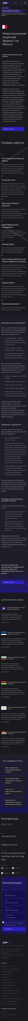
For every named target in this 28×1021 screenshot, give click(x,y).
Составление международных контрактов (11, 998)
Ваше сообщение (9, 915)
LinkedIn (17, 873)
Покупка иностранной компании (9, 1001)
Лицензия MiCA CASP (6, 987)
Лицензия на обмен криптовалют (9, 993)
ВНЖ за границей (5, 977)
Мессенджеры (4, 865)
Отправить (8, 929)
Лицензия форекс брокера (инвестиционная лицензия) (11, 11)
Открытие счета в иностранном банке (10, 969)
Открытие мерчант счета (7, 966)
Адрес (2, 850)
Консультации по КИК (6, 979)
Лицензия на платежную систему (9, 982)
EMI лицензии (4, 996)
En (21, 3)
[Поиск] (16, 3)
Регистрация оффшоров (7, 971)
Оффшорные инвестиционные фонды (10, 990)
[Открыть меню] (25, 3)
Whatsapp (6, 873)
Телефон (3, 833)
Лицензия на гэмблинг (6, 974)
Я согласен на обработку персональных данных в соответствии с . (14, 923)
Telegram (17, 868)
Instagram (6, 868)
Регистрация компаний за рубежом (9, 1004)
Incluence (5, 8)
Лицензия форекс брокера (7, 985)
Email (2, 842)
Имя (6, 893)
